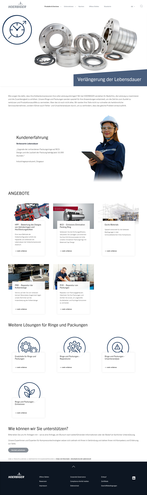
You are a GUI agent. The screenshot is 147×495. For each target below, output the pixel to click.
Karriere (81, 6)
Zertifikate (104, 481)
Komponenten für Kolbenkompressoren (41, 459)
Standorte (107, 6)
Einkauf (103, 477)
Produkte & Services (51, 6)
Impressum (43, 486)
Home (10, 459)
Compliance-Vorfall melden (79, 481)
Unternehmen (69, 6)
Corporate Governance (78, 477)
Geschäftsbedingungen (109, 486)
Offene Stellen (94, 6)
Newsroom (43, 481)
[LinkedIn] (134, 478)
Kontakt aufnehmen (18, 450)
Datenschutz (74, 486)
